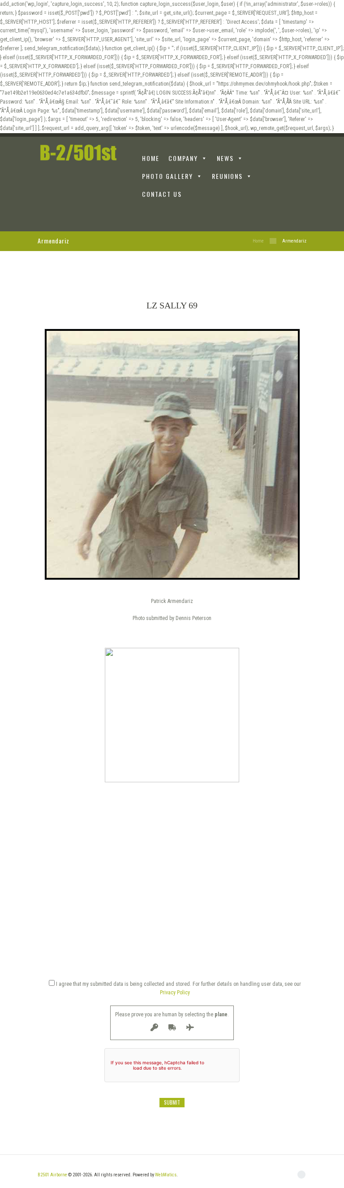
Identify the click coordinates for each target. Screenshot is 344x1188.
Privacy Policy (175, 992)
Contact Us (162, 194)
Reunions (227, 176)
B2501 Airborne (52, 1175)
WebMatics (165, 1175)
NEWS (225, 158)
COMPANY (183, 158)
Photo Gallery (167, 176)
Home (258, 241)
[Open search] (301, 215)
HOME (150, 158)
